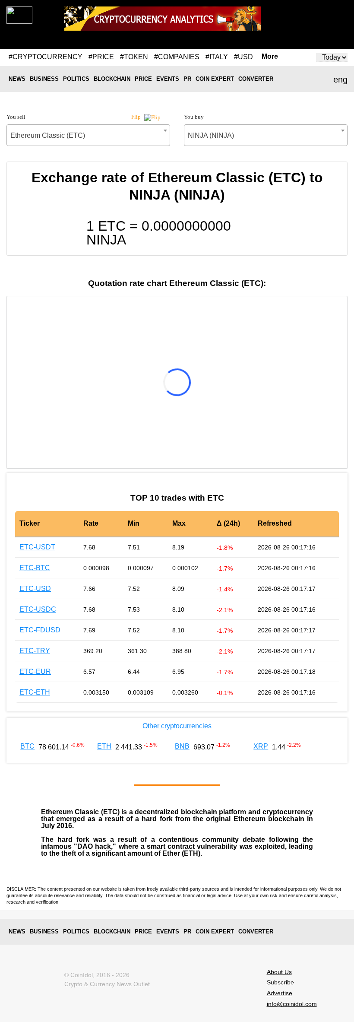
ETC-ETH (34, 692)
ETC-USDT (37, 547)
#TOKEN (134, 56)
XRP (260, 746)
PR (187, 79)
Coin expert (215, 79)
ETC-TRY (34, 650)
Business (44, 79)
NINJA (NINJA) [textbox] (211, 135)
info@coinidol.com (292, 1003)
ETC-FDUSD (39, 630)
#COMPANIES (176, 56)
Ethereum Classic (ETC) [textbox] (47, 135)
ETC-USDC (37, 609)
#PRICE (101, 56)
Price (143, 79)
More (270, 56)
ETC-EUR (35, 671)
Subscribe (280, 982)
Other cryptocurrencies (177, 726)
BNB (182, 746)
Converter (255, 79)
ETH (104, 746)
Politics (76, 79)
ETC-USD (35, 588)
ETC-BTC (34, 567)
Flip (136, 117)
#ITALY (216, 56)
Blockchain (112, 79)
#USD (243, 56)
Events (167, 79)
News (17, 79)
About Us (279, 971)
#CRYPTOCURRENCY (45, 56)
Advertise (279, 993)
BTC (27, 746)
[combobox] (88, 135)
